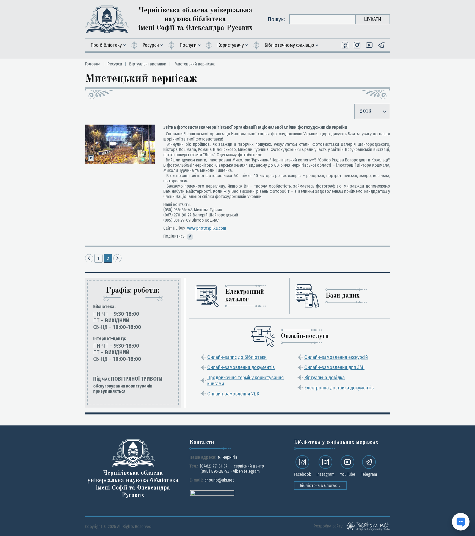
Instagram (325, 474)
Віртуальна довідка (324, 378)
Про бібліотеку (106, 45)
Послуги (188, 45)
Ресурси (150, 45)
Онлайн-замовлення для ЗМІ (334, 367)
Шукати (372, 19)
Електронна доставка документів (339, 388)
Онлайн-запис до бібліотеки (237, 357)
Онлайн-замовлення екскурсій (336, 357)
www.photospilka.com (206, 228)
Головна (92, 64)
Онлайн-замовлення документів (241, 367)
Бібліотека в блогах (319, 485)
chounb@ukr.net (219, 480)
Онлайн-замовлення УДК (233, 394)
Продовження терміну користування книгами (245, 381)
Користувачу (230, 45)
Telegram (369, 474)
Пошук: (276, 19)
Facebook (302, 474)
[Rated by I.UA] (212, 492)
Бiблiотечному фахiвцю (289, 45)
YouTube (347, 474)
